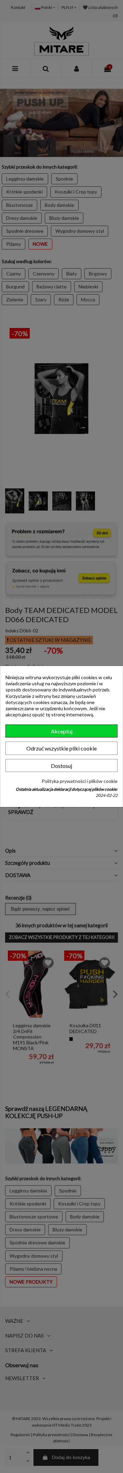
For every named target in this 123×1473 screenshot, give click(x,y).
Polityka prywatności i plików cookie (80, 781)
